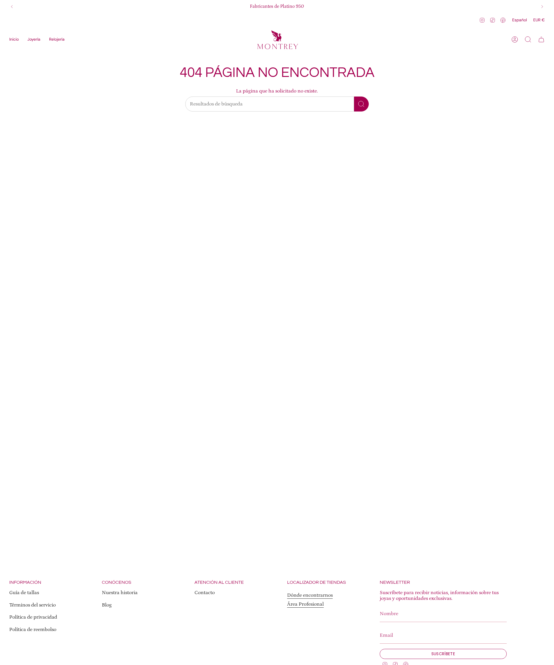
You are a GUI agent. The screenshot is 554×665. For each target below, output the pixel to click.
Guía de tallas (24, 593)
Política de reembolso (32, 629)
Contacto (204, 593)
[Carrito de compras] (541, 39)
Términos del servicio (32, 605)
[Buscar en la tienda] (361, 104)
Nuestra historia (120, 593)
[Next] (542, 6)
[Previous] (11, 6)
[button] (34, 39)
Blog (107, 605)
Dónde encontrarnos (310, 595)
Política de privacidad (33, 617)
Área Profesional (305, 604)
